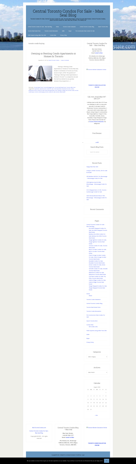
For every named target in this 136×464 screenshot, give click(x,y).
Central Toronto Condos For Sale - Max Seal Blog (68, 13)
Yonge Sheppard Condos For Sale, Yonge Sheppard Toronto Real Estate (98, 288)
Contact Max (89, 325)
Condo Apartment (58, 88)
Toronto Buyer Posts (38, 87)
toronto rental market (60, 92)
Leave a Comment (65, 60)
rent (66, 90)
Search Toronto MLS (92, 321)
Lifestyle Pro (62, 455)
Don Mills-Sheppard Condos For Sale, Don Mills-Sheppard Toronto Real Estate (98, 230)
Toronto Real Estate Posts (60, 87)
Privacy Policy (90, 342)
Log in (83, 455)
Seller (87, 334)
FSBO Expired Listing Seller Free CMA (96, 330)
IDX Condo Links (93, 326)
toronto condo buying (39, 92)
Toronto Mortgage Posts (48, 87)
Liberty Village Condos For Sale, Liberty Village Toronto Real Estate (97, 282)
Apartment (36, 88)
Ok (106, 460)
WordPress (78, 455)
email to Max (99, 53)
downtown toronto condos (68, 88)
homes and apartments (49, 90)
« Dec (96, 415)
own (56, 90)
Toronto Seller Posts (70, 87)
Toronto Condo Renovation (93, 311)
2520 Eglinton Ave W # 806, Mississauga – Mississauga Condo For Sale (96, 184)
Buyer (88, 338)
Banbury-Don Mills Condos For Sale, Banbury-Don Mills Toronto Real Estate (97, 236)
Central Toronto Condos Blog (94, 303)
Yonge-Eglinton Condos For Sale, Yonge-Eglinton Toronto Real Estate (97, 242)
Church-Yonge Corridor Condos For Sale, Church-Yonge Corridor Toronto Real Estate (97, 257)
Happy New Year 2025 (92, 166)
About (90, 295)
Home (88, 293)
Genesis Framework (71, 455)
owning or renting (61, 90)
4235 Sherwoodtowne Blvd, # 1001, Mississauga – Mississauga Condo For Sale (96, 197)
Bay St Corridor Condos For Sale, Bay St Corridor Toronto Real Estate (97, 251)
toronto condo (71, 90)
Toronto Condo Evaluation (93, 299)
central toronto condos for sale (46, 88)
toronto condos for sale (50, 92)
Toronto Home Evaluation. (96, 121)
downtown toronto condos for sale (36, 90)
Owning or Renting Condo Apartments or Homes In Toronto (53, 55)
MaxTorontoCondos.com (39, 427)
